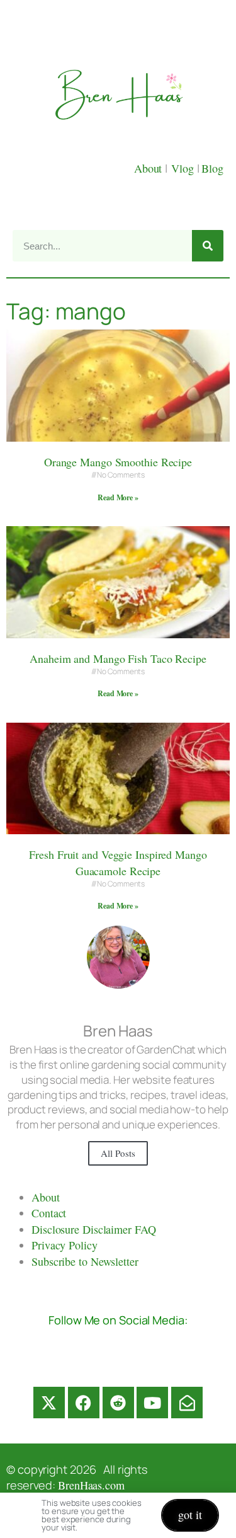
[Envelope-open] (187, 1402)
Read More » (118, 497)
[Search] (207, 245)
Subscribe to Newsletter (84, 1261)
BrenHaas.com (91, 1485)
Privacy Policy (64, 1245)
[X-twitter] (49, 1402)
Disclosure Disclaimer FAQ (93, 1229)
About (149, 168)
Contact (48, 1212)
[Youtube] (152, 1402)
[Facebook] (83, 1402)
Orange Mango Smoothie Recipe (118, 461)
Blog (212, 168)
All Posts (118, 1153)
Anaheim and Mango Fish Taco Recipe (118, 658)
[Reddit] (118, 1402)
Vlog (184, 168)
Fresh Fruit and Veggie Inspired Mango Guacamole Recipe (117, 862)
